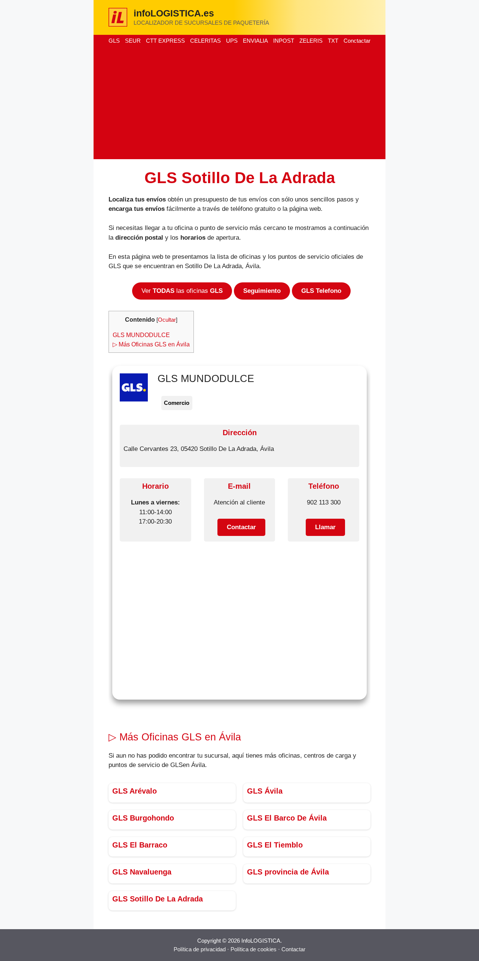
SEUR (133, 40)
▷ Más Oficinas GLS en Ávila (151, 344)
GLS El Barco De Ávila (287, 818)
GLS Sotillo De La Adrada (157, 899)
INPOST (283, 40)
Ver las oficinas (182, 290)
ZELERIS (311, 40)
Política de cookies (254, 949)
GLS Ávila (265, 791)
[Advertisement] (239, 103)
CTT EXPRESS (165, 40)
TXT (333, 40)
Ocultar (167, 320)
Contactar (293, 949)
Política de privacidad (200, 949)
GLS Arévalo (134, 791)
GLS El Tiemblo (275, 845)
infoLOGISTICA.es (174, 13)
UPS (232, 40)
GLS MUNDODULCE (141, 334)
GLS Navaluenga (141, 872)
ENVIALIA (255, 40)
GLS (114, 40)
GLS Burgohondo (143, 818)
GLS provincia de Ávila (288, 872)
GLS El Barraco (139, 845)
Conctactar (357, 40)
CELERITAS (205, 40)
